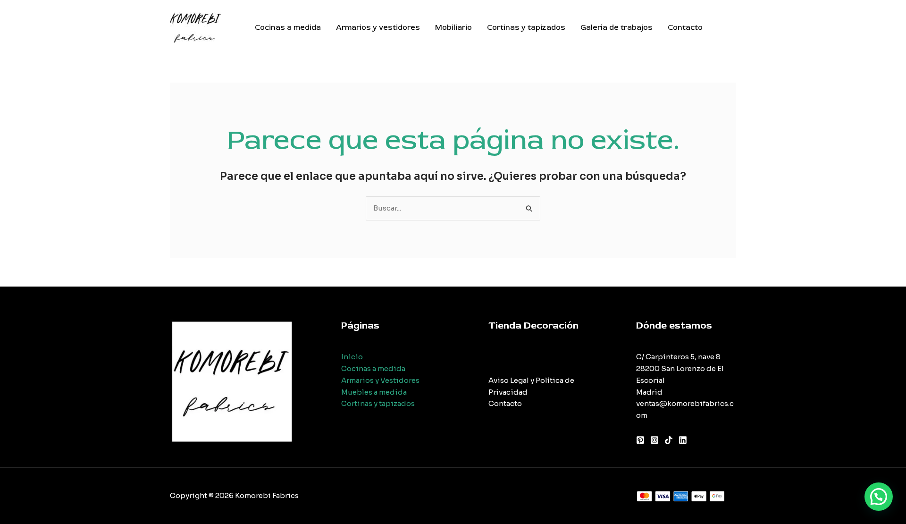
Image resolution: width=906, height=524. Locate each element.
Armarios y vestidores (378, 27)
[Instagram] (654, 440)
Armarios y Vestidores (380, 380)
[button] (878, 496)
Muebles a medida (374, 392)
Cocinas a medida (288, 27)
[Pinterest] (640, 440)
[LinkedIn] (683, 440)
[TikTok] (668, 440)
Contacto (685, 27)
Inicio (352, 356)
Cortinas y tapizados (526, 27)
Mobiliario (453, 27)
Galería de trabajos (616, 27)
